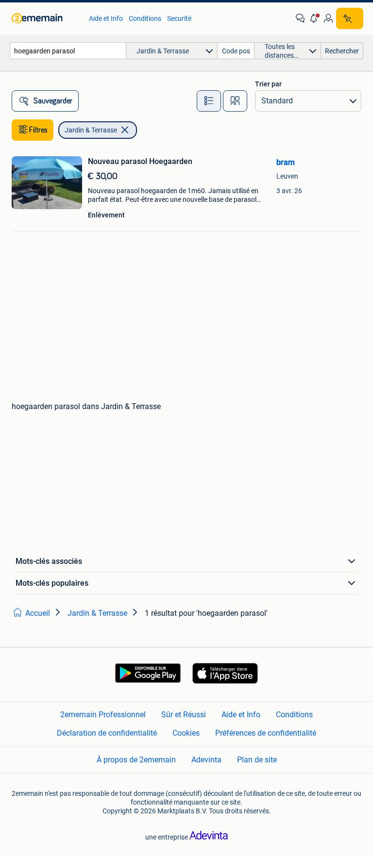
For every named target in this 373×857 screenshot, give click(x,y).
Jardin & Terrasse (91, 130)
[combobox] (68, 50)
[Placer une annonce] (349, 18)
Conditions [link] (145, 18)
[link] (45, 18)
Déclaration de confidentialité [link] (107, 733)
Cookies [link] (186, 733)
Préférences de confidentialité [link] (265, 733)
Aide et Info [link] (106, 18)
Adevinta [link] (206, 759)
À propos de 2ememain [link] (136, 759)
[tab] (209, 101)
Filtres (38, 130)
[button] (314, 18)
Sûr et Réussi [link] (183, 714)
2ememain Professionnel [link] (103, 714)
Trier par (268, 84)
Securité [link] (179, 18)
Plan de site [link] (257, 759)
